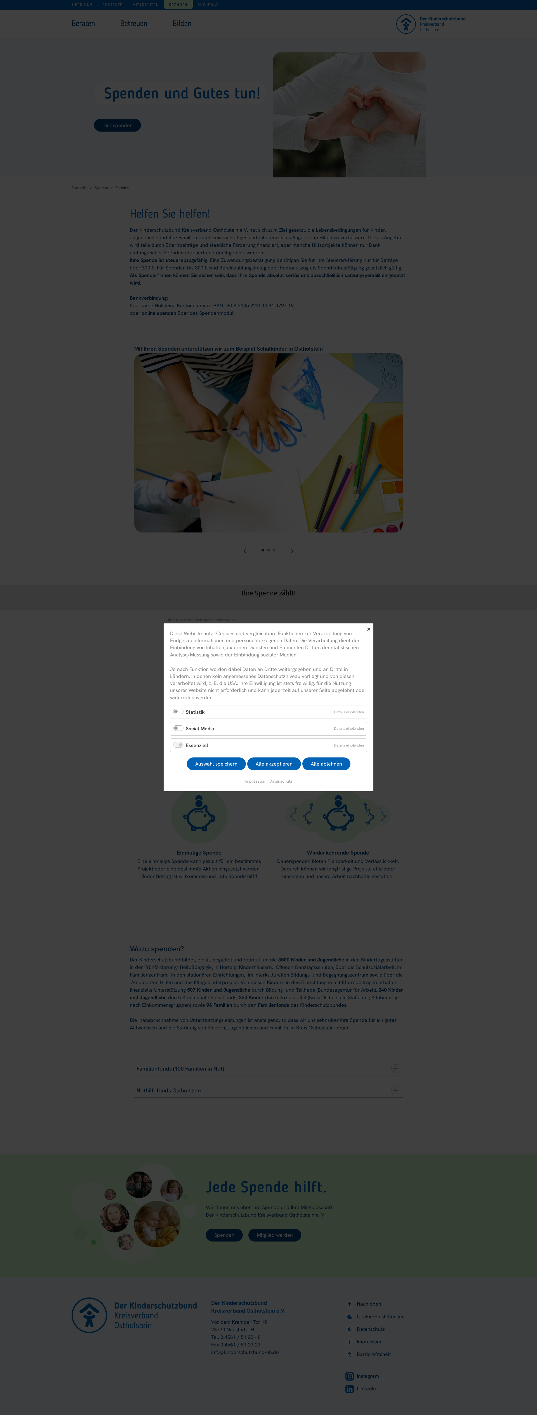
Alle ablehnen (326, 764)
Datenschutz (280, 781)
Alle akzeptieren (274, 764)
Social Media (200, 729)
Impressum (255, 781)
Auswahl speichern (216, 764)
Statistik (195, 712)
